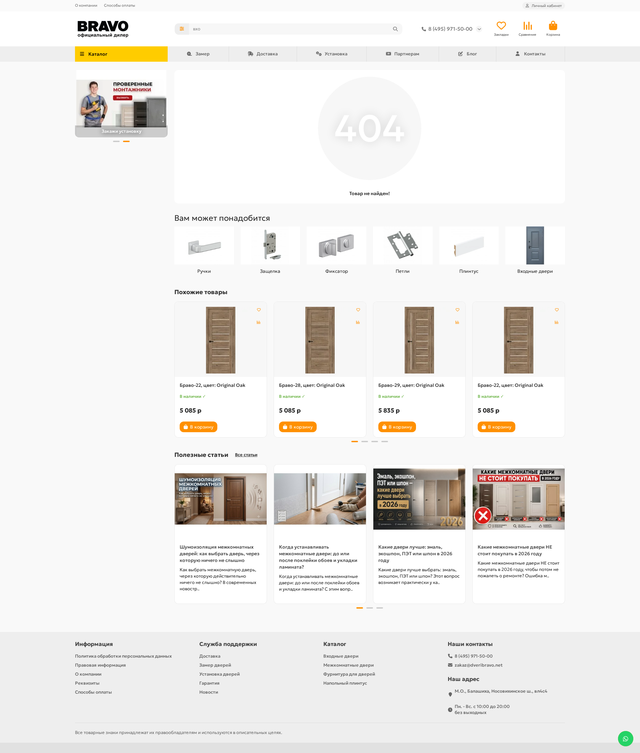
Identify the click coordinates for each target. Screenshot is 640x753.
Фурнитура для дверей (349, 674)
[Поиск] (395, 29)
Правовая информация (100, 665)
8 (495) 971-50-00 (450, 29)
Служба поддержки (228, 644)
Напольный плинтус (345, 683)
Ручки (204, 271)
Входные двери (535, 271)
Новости (208, 692)
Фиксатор (336, 271)
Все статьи (246, 455)
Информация (94, 644)
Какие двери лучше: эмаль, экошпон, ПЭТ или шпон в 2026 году (415, 553)
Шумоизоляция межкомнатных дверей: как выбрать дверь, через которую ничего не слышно (219, 553)
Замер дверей (215, 665)
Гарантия (209, 683)
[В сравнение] (258, 322)
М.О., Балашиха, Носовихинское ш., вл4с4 (501, 691)
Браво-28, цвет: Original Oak (312, 385)
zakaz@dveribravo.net (479, 665)
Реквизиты (87, 683)
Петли (403, 271)
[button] (116, 141)
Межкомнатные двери (348, 665)
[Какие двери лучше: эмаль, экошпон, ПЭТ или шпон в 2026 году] (419, 499)
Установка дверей (219, 674)
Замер (203, 54)
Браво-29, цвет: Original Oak (411, 385)
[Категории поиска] (182, 29)
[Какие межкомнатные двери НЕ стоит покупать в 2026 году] (519, 499)
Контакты (535, 54)
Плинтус (468, 271)
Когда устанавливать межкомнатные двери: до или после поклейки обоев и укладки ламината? (318, 557)
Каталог (334, 644)
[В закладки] (258, 309)
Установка (336, 54)
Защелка (270, 271)
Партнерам (406, 54)
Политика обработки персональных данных (123, 656)
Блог (472, 54)
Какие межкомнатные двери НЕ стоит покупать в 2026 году (515, 550)
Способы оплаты (119, 5)
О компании (86, 5)
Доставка (267, 54)
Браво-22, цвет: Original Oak (212, 385)
